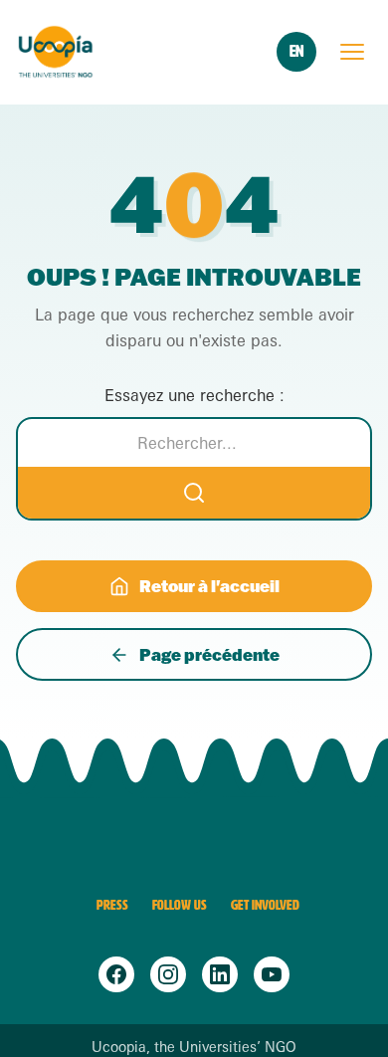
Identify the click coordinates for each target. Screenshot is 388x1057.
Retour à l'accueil (209, 585)
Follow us (179, 905)
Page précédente (209, 654)
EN (296, 51)
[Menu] (352, 52)
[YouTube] (272, 974)
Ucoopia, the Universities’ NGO (194, 1047)
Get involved (265, 905)
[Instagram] (168, 974)
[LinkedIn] (220, 974)
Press (112, 905)
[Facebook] (116, 974)
